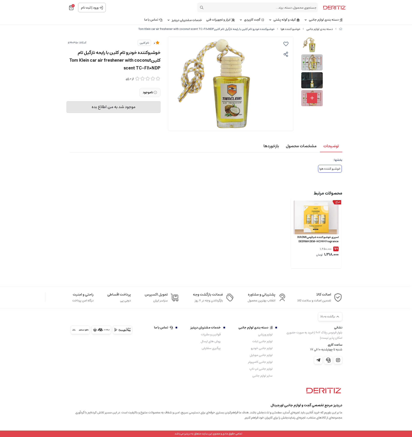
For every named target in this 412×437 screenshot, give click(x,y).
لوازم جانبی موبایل (261, 355)
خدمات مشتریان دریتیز (187, 20)
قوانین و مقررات (211, 334)
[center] (201, 7)
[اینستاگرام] (338, 360)
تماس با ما (151, 20)
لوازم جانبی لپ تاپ (261, 369)
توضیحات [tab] (331, 146)
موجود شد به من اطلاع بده (113, 107)
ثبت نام (86, 7)
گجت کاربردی (252, 20)
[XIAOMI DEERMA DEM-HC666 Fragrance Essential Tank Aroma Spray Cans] (316, 218)
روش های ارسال (211, 341)
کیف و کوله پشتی (284, 20)
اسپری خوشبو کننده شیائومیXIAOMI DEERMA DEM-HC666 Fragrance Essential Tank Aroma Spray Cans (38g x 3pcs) (318, 239)
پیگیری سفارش (211, 348)
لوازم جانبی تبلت (262, 341)
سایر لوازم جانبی (262, 376)
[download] (80, 329)
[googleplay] (122, 329)
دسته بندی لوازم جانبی (324, 20)
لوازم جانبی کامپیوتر (260, 362)
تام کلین (144, 43)
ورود (95, 7)
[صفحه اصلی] (340, 29)
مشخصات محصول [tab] (301, 146)
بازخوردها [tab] (271, 146)
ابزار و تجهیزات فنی (218, 20)
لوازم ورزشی (265, 334)
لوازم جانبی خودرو (262, 348)
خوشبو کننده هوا (290, 29)
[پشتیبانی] (328, 360)
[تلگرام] (318, 360)
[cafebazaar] (101, 329)
